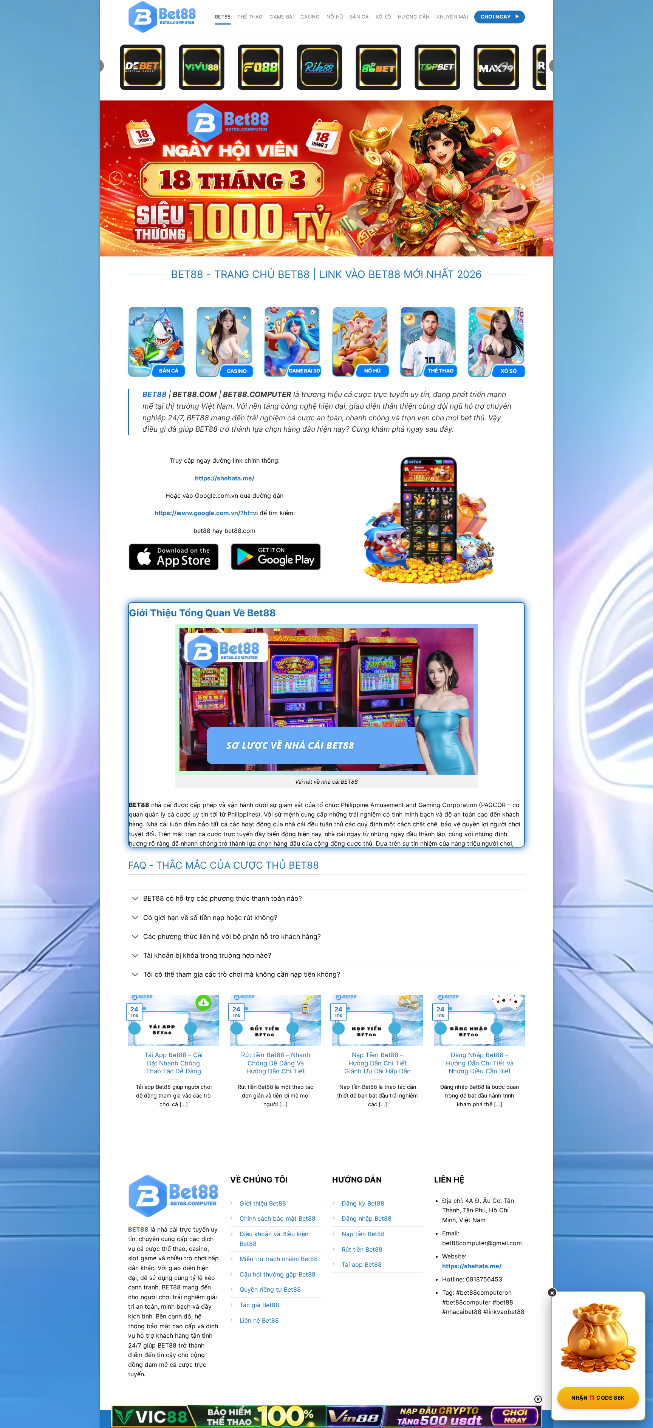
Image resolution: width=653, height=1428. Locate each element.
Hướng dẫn (414, 17)
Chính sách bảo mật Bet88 (278, 1218)
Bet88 (223, 17)
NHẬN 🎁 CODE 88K (598, 1397)
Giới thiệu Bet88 (263, 1203)
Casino (310, 17)
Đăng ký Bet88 (363, 1203)
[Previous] (115, 178)
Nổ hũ (334, 17)
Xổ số (383, 17)
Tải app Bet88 (362, 1264)
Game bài (281, 17)
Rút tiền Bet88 (362, 1249)
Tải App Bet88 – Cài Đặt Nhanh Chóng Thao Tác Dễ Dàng (173, 1063)
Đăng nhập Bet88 (366, 1218)
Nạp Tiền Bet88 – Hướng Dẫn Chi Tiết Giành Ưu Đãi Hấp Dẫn (377, 1063)
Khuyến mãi (452, 17)
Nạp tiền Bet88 (363, 1234)
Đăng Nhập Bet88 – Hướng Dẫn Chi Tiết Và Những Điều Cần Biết (480, 1063)
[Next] (537, 178)
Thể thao (250, 17)
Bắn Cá (359, 17)
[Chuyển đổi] (135, 899)
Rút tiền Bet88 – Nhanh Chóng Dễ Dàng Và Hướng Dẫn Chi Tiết (275, 1063)
